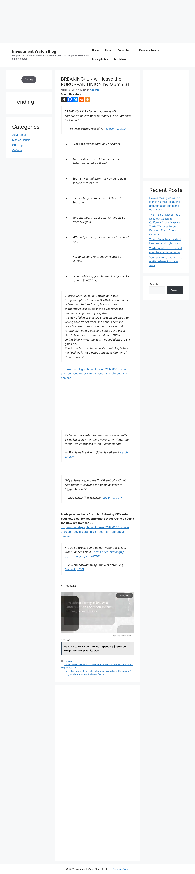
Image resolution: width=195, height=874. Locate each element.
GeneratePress (121, 869)
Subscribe (123, 50)
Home (95, 50)
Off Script (18, 145)
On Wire (68, 661)
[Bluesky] (75, 99)
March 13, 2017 (116, 128)
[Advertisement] (91, 21)
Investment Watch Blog (34, 51)
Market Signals (21, 139)
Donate (29, 79)
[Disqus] (97, 733)
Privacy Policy (100, 59)
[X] (64, 99)
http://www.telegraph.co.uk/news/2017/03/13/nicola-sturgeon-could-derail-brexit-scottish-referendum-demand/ (95, 373)
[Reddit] (81, 99)
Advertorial (19, 134)
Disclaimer (120, 59)
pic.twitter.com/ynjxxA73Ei (82, 556)
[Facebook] (70, 99)
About (108, 50)
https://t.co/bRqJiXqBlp (109, 552)
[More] (87, 99)
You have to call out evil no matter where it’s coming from (165, 261)
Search (153, 284)
